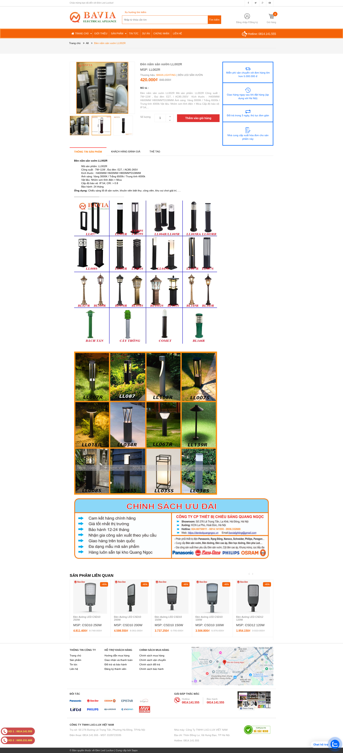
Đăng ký (253, 22)
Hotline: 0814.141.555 (186, 740)
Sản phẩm (75, 660)
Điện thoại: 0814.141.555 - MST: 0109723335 (95, 735)
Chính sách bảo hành (151, 668)
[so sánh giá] (258, 729)
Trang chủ (75, 655)
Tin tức (73, 664)
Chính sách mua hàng (151, 655)
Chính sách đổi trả (149, 664)
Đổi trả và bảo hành (116, 664)
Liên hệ (74, 668)
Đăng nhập (241, 22)
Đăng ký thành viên (115, 668)
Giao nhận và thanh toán (119, 660)
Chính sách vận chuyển (152, 660)
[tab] (88, 151)
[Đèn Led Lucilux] (93, 16)
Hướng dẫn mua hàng (117, 655)
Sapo (135, 750)
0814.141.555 (267, 33)
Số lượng (145, 116)
